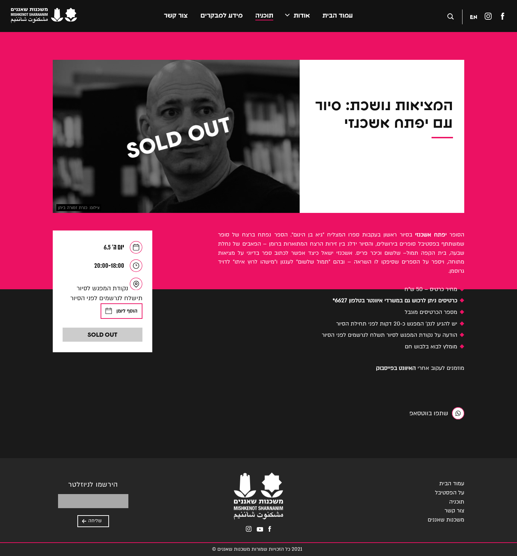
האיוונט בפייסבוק (396, 368)
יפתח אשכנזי (431, 235)
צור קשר (176, 15)
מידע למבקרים (221, 15)
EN (473, 16)
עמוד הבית (338, 15)
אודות (302, 15)
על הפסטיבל (449, 493)
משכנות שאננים (446, 520)
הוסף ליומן (127, 311)
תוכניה (264, 15)
